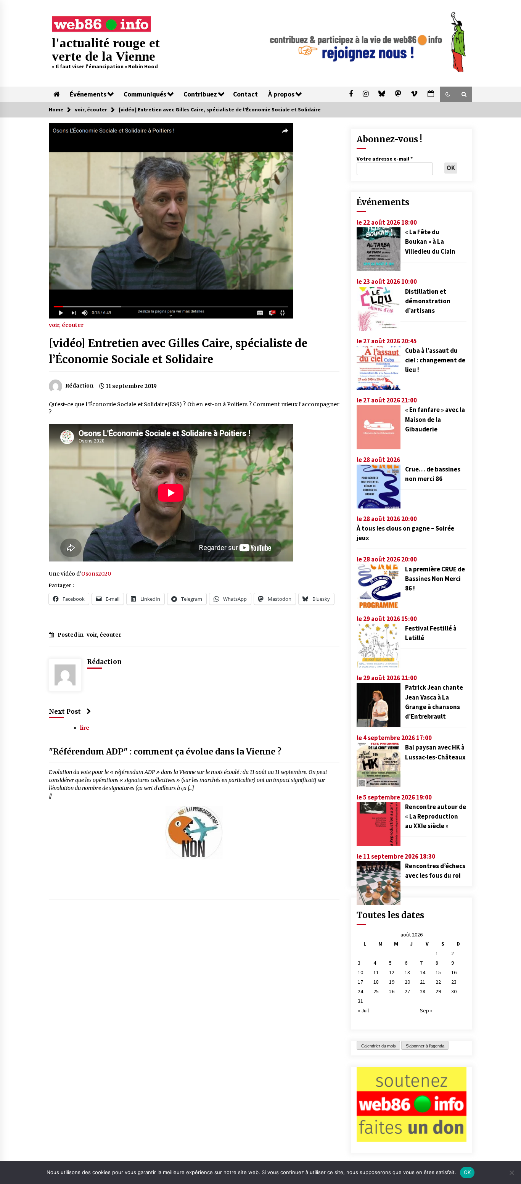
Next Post (65, 711)
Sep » (426, 1010)
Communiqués (145, 94)
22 (438, 981)
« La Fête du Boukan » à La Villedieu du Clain (430, 241)
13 (407, 972)
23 (454, 981)
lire (84, 727)
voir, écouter (66, 325)
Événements (88, 94)
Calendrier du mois (378, 1046)
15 (438, 972)
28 (422, 991)
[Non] (511, 1172)
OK (467, 1172)
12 (391, 972)
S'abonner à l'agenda (425, 1046)
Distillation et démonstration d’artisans (427, 301)
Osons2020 (96, 573)
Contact (245, 94)
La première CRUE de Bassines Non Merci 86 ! (435, 578)
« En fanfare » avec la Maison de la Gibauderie (435, 419)
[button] (448, 94)
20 (407, 981)
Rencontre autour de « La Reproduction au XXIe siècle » (435, 816)
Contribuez (200, 94)
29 (438, 991)
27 (407, 991)
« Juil (363, 1010)
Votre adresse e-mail (385, 158)
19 (391, 981)
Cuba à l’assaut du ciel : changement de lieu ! (435, 360)
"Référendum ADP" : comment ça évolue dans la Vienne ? (165, 751)
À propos (281, 94)
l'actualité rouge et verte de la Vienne (106, 49)
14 (422, 972)
